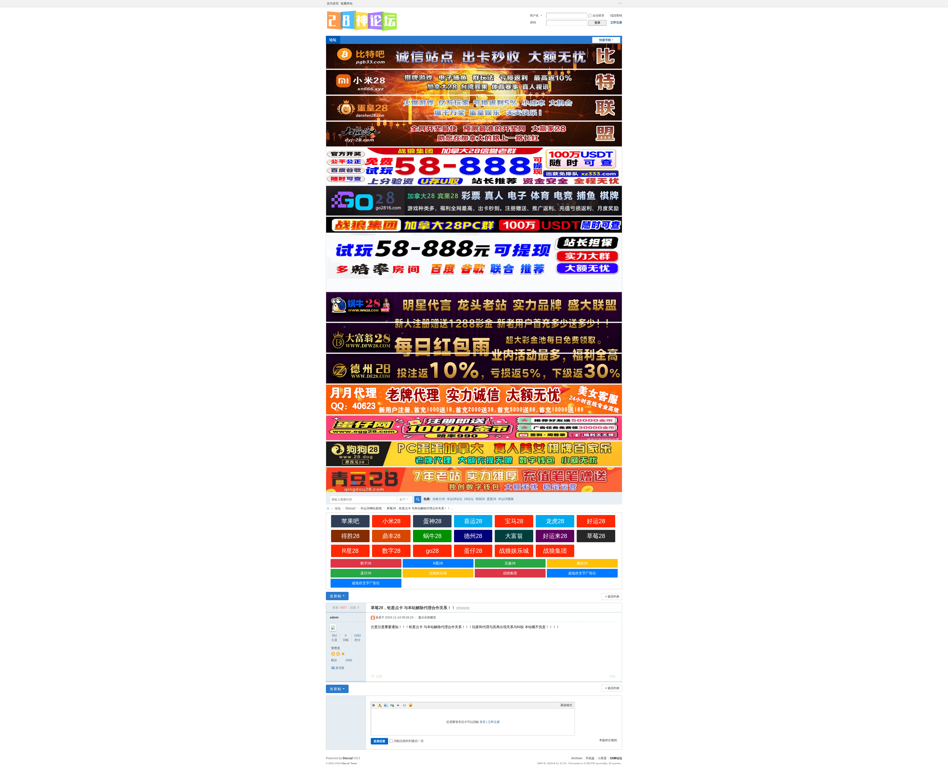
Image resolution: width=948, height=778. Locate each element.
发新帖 (336, 596)
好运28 (596, 521)
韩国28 (480, 499)
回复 (379, 676)
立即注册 (616, 22)
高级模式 (566, 705)
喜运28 (473, 521)
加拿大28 (439, 499)
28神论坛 (328, 508)
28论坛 (469, 499)
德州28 (473, 536)
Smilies (410, 705)
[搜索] (417, 499)
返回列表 (613, 596)
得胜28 (350, 536)
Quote (398, 705)
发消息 (340, 668)
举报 (612, 676)
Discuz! (351, 508)
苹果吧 (350, 521)
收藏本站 (347, 3)
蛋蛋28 (491, 499)
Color (379, 705)
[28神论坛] (362, 30)
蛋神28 (432, 521)
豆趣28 (510, 563)
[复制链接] (463, 608)
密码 (533, 22)
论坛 (332, 40)
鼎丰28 (391, 536)
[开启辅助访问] (615, 3)
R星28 (350, 550)
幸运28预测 (506, 499)
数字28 (391, 550)
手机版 (590, 758)
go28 (432, 550)
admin (334, 617)
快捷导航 (605, 40)
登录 (483, 722)
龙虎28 (555, 521)
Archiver (576, 758)
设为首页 (333, 3)
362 (334, 635)
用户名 (534, 15)
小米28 (391, 521)
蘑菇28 (582, 563)
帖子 (403, 499)
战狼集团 (555, 550)
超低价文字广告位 (582, 573)
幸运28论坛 (454, 499)
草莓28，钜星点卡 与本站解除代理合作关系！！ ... (420, 508)
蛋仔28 (473, 550)
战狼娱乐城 (514, 550)
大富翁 (514, 536)
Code (404, 705)
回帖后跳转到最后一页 (409, 741)
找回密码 (616, 15)
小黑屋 (602, 758)
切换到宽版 (620, 3)
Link (392, 705)
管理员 (335, 648)
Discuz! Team (349, 763)
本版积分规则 (608, 740)
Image (385, 705)
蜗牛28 (432, 536)
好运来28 (555, 536)
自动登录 (598, 15)
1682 (357, 635)
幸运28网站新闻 (371, 508)
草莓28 (596, 536)
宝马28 (514, 521)
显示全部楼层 (427, 617)
